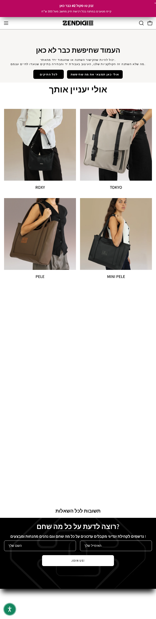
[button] (141, 23)
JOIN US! (78, 560)
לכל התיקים (48, 74)
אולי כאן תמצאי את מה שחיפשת (95, 74)
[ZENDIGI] (78, 23)
